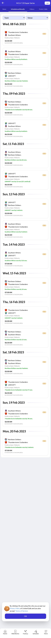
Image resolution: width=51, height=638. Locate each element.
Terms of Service (21, 611)
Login (47, 3)
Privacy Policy (15, 608)
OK (25, 616)
